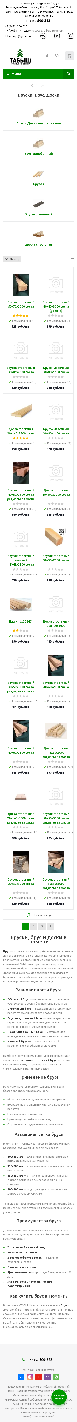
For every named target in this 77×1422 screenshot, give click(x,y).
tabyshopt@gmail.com (19, 36)
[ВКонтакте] (21, 1377)
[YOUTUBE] (38, 1377)
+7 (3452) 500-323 (16, 26)
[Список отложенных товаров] (57, 57)
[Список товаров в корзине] (70, 59)
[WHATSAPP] (56, 1377)
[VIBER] (47, 1377)
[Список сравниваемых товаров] (48, 57)
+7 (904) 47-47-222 (16, 30)
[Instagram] (30, 1377)
